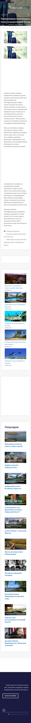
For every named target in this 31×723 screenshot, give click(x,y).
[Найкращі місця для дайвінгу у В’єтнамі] (15, 316)
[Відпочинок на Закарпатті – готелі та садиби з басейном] (15, 279)
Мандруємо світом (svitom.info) (18, 714)
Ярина (21, 24)
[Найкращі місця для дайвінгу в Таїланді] (15, 354)
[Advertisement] (15, 75)
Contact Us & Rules (10, 696)
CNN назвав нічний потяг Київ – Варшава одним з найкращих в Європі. (15, 242)
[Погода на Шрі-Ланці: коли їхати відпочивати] (15, 335)
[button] (28, 14)
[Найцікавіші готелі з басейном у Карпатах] (15, 297)
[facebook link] (4, 710)
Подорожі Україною (12, 231)
